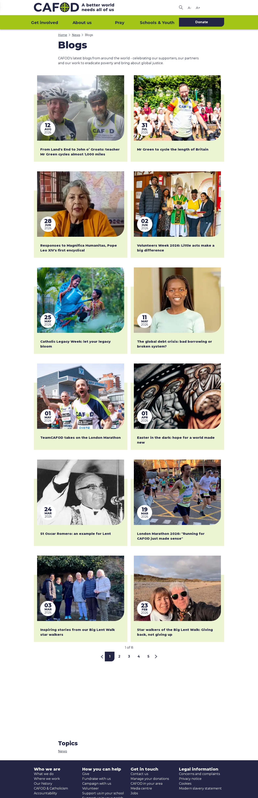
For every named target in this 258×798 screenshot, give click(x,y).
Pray (119, 22)
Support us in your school (103, 793)
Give (85, 774)
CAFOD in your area (146, 783)
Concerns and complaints (199, 774)
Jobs (134, 793)
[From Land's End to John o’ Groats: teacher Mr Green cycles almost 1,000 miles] (80, 108)
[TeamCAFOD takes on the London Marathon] (80, 396)
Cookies (185, 783)
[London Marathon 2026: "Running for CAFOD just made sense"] (177, 492)
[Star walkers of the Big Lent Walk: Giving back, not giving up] (177, 588)
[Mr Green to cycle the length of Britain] (177, 108)
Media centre (141, 788)
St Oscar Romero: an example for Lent (75, 534)
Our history (43, 783)
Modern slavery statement (200, 788)
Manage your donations (150, 779)
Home (62, 35)
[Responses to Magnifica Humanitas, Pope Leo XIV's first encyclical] (80, 204)
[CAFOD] (80, 8)
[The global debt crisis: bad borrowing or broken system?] (177, 300)
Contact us (139, 774)
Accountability (45, 793)
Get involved (44, 22)
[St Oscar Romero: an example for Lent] (80, 492)
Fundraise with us (96, 779)
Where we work (47, 779)
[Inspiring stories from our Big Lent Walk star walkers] (80, 588)
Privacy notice (190, 779)
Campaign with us (96, 783)
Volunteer (90, 788)
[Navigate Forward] (156, 657)
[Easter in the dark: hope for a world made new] (177, 396)
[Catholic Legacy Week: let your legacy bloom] (80, 300)
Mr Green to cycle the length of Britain (172, 149)
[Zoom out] (189, 7)
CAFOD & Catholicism (51, 788)
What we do (44, 774)
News (76, 35)
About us (82, 22)
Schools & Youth (157, 22)
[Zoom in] (198, 7)
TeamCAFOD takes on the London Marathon (80, 438)
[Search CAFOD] (181, 7)
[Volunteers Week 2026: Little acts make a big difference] (177, 204)
